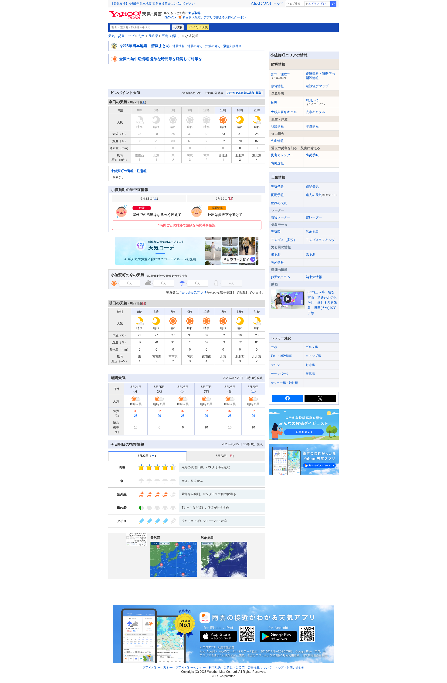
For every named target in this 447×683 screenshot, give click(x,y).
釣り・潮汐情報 (281, 356)
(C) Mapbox (136, 533)
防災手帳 (312, 155)
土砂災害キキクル (284, 112)
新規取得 (194, 13)
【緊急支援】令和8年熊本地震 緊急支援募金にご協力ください (153, 3)
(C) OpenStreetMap (137, 534)
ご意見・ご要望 (234, 667)
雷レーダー (314, 217)
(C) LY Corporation (140, 538)
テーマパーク (280, 374)
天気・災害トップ (121, 36)
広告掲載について (259, 667)
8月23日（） (226, 456)
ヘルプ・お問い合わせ (289, 667)
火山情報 (277, 141)
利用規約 (215, 667)
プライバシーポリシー (157, 667)
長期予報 (277, 195)
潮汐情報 (277, 262)
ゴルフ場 (312, 347)
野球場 (310, 365)
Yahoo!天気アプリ (193, 292)
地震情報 (179, 46)
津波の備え (212, 46)
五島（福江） (171, 36)
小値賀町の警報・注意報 (129, 171)
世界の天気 (279, 203)
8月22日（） (148, 456)
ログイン (170, 17)
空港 (274, 347)
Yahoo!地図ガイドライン (136, 543)
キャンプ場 (313, 356)
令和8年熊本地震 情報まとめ (144, 46)
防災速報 (277, 163)
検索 (333, 4)
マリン (275, 365)
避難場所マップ (317, 86)
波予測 (276, 254)
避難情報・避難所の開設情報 (320, 76)
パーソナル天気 (198, 27)
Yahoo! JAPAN (261, 3)
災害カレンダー (282, 155)
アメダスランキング (320, 240)
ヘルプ (278, 3)
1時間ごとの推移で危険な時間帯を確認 (186, 225)
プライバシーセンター (191, 667)
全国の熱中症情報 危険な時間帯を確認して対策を (160, 59)
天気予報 (277, 187)
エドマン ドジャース (319, 3)
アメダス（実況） (284, 240)
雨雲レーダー (280, 217)
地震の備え (195, 46)
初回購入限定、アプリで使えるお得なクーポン (214, 17)
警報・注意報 (280, 75)
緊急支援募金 (232, 46)
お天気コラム (280, 277)
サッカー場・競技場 (284, 383)
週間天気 (312, 187)
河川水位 (316, 102)
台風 (274, 102)
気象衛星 (312, 232)
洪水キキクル (315, 112)
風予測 (310, 254)
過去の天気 (321, 195)
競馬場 (310, 374)
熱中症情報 (314, 277)
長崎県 (153, 36)
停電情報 (277, 86)
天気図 (276, 232)
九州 (141, 36)
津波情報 (312, 126)
